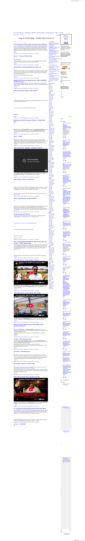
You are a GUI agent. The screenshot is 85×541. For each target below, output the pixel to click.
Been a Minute (20, 173)
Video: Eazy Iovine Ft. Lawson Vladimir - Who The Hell (27, 292)
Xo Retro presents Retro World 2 (22, 214)
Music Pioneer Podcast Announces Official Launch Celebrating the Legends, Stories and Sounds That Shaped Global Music (67, 179)
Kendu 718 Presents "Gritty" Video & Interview (67, 259)
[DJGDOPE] (65, 103)
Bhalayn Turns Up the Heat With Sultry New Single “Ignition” (67, 165)
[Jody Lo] (62, 106)
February (50, 90)
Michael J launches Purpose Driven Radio (67, 245)
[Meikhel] (69, 110)
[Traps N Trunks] (16, 40)
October (50, 96)
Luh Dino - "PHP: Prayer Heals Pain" (23, 339)
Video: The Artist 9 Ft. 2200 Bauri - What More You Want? (28, 147)
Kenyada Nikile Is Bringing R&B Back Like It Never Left (27, 67)
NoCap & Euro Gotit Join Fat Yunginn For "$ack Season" (54, 78)
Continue (15, 52)
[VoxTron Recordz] (62, 110)
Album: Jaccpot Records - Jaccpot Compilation (25, 198)
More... (66, 379)
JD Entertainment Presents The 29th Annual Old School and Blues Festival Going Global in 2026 (66, 293)
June (50, 102)
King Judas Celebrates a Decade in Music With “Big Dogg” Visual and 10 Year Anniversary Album (67, 193)
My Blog (21, 34)
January (50, 91)
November (51, 95)
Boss (63, 151)
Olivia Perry (64, 311)
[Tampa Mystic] (62, 103)
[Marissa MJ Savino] (69, 103)
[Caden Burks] (62, 99)
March (50, 88)
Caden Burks (65, 122)
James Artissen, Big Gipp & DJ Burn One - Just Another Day (67, 314)
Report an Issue (62, 538)
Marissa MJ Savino (66, 256)
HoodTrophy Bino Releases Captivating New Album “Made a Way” (66, 278)
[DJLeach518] (65, 110)
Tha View (30, 403)
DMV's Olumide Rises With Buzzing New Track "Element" (54, 54)
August (50, 86)
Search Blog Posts (25, 42)
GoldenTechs (66, 533)
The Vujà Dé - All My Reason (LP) (22, 351)
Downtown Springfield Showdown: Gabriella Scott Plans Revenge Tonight (67, 127)
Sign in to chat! (76, 540)
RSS (14, 425)
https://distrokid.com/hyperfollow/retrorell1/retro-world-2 (23, 229)
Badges (57, 538)
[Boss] (69, 99)
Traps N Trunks (19, 53)
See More (64, 134)
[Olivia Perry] (69, 106)
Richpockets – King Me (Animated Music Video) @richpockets (67, 224)
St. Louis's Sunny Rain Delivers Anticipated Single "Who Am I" (53, 61)
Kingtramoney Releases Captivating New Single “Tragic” (67, 333)
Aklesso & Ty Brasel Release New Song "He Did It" (54, 59)
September (51, 98)
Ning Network (67, 534)
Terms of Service (69, 538)
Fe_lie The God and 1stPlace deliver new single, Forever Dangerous (30, 44)
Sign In (69, 0)
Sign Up (66, 0)
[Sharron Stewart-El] (69, 113)
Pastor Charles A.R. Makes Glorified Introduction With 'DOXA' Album (54, 44)
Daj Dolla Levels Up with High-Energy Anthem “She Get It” (66, 355)
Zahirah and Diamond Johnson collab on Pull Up (26, 90)
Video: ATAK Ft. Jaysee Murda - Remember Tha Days (27, 376)
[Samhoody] (65, 113)
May (49, 103)
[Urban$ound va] (62, 113)
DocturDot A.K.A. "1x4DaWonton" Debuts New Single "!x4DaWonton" (54, 47)
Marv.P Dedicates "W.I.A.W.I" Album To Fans (54, 57)
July (49, 100)
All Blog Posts (16, 34)
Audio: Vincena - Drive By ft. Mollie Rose (24, 179)
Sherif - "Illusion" (18, 136)
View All (70, 116)
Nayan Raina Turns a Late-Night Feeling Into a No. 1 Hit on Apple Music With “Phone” (67, 234)
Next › (24, 424)
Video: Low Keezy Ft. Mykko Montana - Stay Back (54, 69)
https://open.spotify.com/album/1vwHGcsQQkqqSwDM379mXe (25, 223)
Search (83, 0)
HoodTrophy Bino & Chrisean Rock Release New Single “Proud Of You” (66, 344)
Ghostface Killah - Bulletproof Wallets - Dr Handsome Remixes (67, 303)
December (51, 94)
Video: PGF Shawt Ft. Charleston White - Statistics (26, 260)
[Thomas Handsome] (65, 106)
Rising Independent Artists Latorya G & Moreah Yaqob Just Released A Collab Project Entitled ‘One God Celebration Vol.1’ (66, 200)
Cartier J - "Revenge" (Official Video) (23, 56)
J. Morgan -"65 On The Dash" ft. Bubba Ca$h (54, 76)
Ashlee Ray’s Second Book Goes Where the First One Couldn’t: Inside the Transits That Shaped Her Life (67, 154)
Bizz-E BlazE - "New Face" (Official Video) (24, 363)
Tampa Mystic (65, 162)
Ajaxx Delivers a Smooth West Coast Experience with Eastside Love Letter (67, 359)
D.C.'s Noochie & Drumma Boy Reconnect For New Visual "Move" (30, 408)
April (49, 87)
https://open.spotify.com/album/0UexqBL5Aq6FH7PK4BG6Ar (25, 107)
